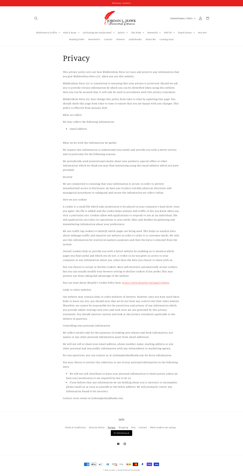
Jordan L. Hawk (115, 470)
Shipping (123, 427)
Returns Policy (97, 427)
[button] (36, 18)
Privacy (111, 427)
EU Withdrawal (121, 433)
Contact (143, 427)
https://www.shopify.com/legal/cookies (145, 282)
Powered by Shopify (131, 470)
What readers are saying (163, 427)
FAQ (133, 427)
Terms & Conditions (75, 427)
